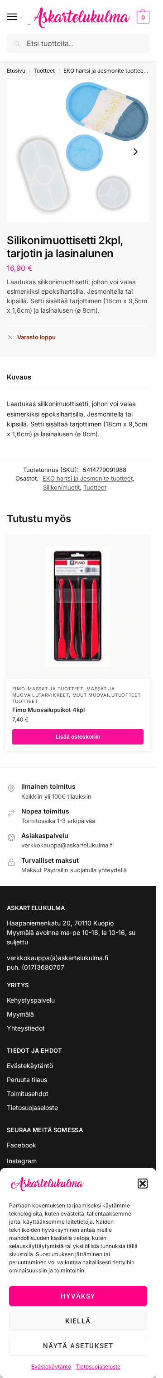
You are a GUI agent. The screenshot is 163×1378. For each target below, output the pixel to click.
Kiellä (78, 1321)
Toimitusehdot (27, 1093)
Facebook (21, 1145)
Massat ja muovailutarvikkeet (63, 692)
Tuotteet (44, 70)
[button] (142, 1183)
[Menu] (20, 17)
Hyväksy (78, 1296)
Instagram (22, 1161)
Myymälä (20, 1014)
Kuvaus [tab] (19, 377)
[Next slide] (135, 151)
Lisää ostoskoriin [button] (78, 736)
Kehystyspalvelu (31, 1000)
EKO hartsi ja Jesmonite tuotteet (104, 70)
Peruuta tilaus (27, 1079)
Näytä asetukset (78, 1346)
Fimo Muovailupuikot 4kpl (48, 709)
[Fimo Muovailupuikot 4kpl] (77, 606)
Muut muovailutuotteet (106, 695)
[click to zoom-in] (78, 151)
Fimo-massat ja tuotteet (47, 688)
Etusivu (16, 70)
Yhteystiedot (26, 1028)
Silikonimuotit (61, 487)
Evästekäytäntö (51, 1366)
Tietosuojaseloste (98, 1366)
